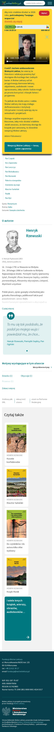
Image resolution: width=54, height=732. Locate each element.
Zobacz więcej (8, 388)
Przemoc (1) (7, 381)
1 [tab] (27, 350)
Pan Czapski (9, 158)
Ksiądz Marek (13, 591)
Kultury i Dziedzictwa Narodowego (30, 722)
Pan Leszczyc (10, 167)
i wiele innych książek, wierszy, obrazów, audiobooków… (16, 606)
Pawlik (7, 193)
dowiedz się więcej (13, 21)
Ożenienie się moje (12, 185)
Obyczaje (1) (26, 375)
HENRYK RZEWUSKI (14, 455)
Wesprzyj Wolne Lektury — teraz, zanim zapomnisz (23, 147)
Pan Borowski (10, 176)
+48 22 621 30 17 (12, 668)
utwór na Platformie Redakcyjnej (39, 400)
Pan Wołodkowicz (12, 171)
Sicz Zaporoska (11, 163)
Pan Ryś (8, 198)
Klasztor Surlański (12, 189)
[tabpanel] (27, 334)
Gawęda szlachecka (17, 210)
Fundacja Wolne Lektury (12, 659)
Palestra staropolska (13, 180)
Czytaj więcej (8, 309)
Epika (10, 207)
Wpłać (44, 13)
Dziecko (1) (7, 375)
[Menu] (50, 3)
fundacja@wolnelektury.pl (18, 671)
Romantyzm (12, 204)
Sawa (7, 154)
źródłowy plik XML (7, 400)
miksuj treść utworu (21, 400)
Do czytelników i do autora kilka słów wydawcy (16, 547)
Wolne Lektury (19, 703)
